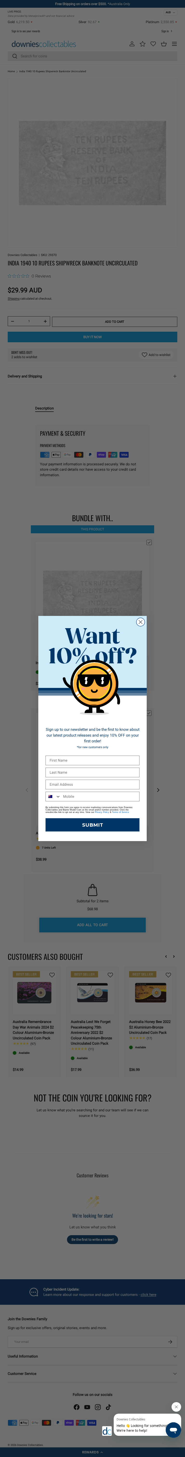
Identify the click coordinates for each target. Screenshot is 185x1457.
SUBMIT (92, 825)
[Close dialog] (140, 622)
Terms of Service (120, 812)
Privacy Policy (102, 812)
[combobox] (53, 796)
